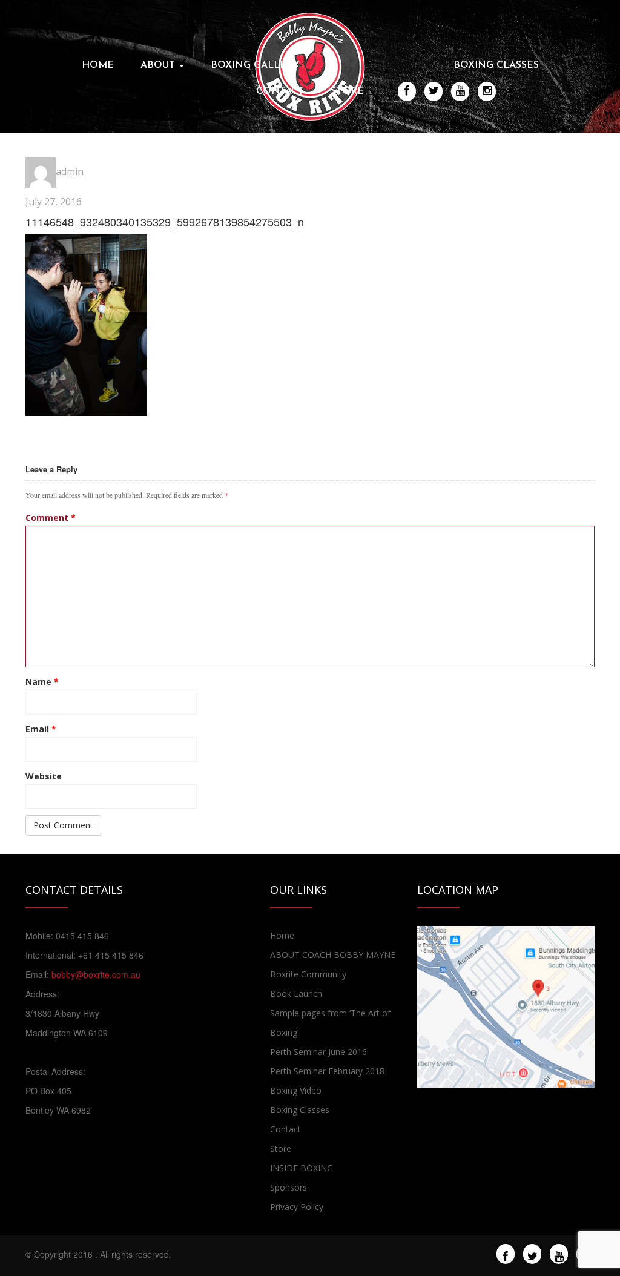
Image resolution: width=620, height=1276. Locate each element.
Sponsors (288, 1187)
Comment (50, 517)
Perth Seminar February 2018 (327, 1071)
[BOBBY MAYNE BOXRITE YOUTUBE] (460, 90)
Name (42, 681)
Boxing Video (296, 1090)
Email (40, 729)
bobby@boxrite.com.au (95, 974)
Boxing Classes (496, 65)
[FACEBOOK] (406, 90)
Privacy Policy (296, 1206)
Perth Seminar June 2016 (318, 1051)
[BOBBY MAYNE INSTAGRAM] (487, 90)
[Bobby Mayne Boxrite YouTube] (559, 1255)
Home (98, 65)
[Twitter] (532, 1255)
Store (347, 91)
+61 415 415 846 (110, 955)
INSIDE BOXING (301, 1168)
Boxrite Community (308, 974)
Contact (280, 91)
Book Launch (296, 993)
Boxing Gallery (255, 65)
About (159, 65)
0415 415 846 (82, 936)
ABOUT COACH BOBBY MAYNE (332, 954)
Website (43, 776)
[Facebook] (505, 1255)
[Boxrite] (310, 65)
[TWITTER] (434, 90)
